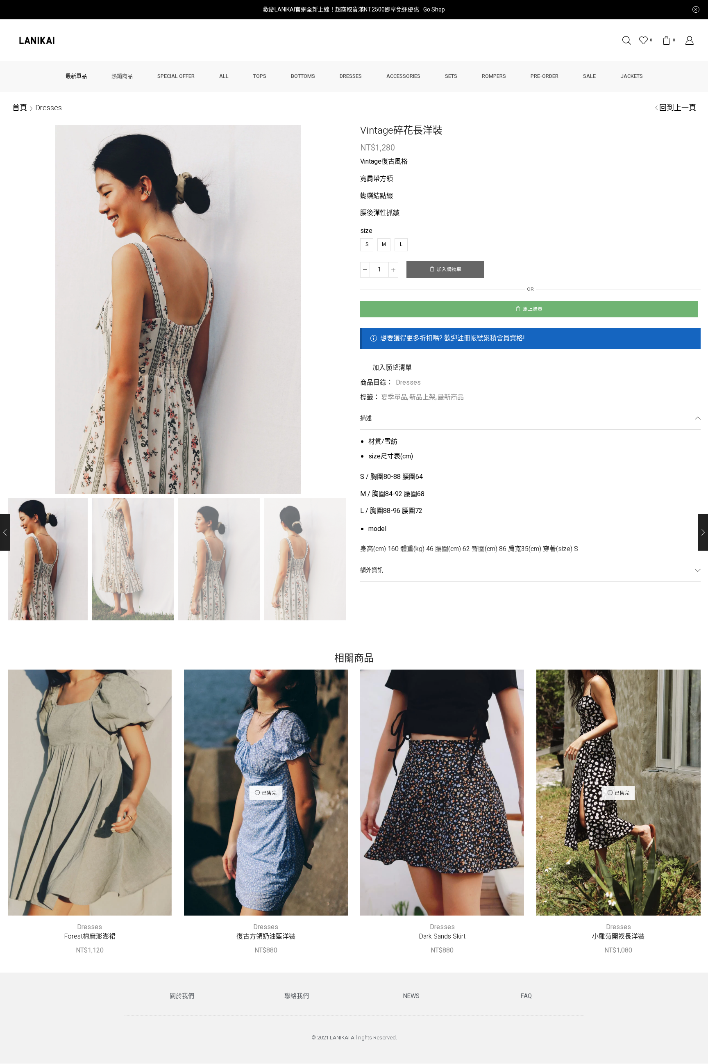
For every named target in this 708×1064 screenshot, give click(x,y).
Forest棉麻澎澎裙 (90, 936)
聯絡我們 (296, 996)
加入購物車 (449, 269)
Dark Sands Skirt (442, 936)
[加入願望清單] (73, 795)
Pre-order (544, 76)
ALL (224, 76)
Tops (259, 76)
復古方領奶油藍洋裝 (265, 936)
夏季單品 (394, 397)
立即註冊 (421, 9)
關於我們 (182, 996)
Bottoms (303, 76)
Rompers (494, 76)
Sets (451, 76)
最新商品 (451, 397)
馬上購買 (532, 309)
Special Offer (176, 76)
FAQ (526, 996)
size (366, 231)
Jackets (631, 76)
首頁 (19, 107)
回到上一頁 (677, 107)
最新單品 (76, 76)
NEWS (411, 996)
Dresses (351, 76)
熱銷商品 (122, 76)
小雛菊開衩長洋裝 (618, 936)
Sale (589, 76)
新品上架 (422, 397)
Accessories (403, 76)
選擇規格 (89, 795)
